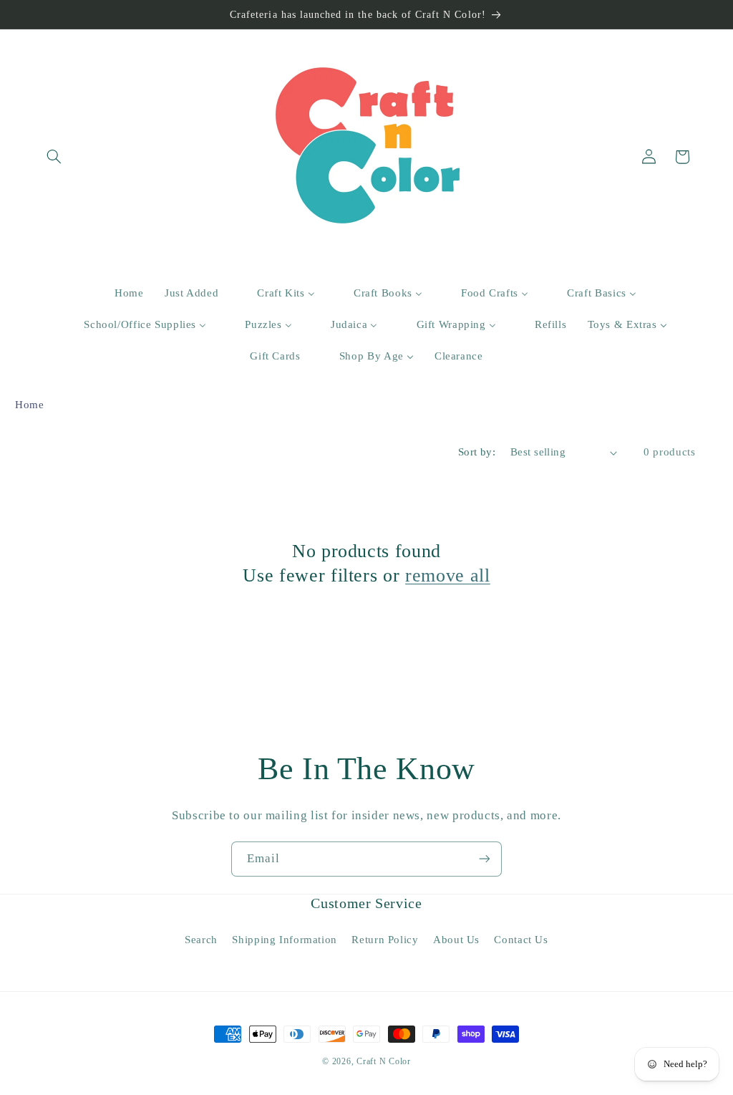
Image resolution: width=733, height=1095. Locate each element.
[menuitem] (121, 293)
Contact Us (521, 939)
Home (29, 404)
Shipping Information (284, 939)
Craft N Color (383, 1061)
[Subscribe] (484, 859)
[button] (54, 156)
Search (201, 939)
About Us (456, 939)
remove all (447, 575)
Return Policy (384, 939)
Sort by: (476, 452)
